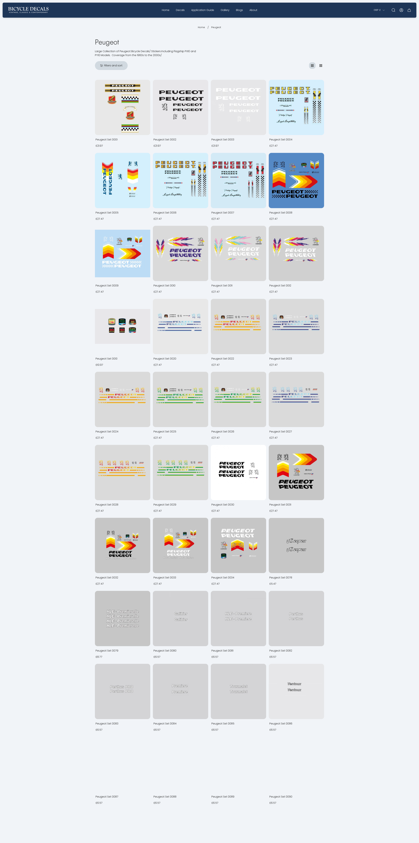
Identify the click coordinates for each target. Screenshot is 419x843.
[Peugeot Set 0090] (296, 764)
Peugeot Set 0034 (222, 577)
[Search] (393, 10)
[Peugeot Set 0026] (238, 399)
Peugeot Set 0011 (221, 285)
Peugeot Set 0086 (280, 723)
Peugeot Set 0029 (165, 505)
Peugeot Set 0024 (107, 431)
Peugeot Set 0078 (280, 577)
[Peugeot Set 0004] (296, 107)
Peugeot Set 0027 (280, 431)
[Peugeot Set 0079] (122, 618)
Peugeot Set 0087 (107, 797)
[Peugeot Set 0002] (180, 107)
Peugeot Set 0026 (222, 431)
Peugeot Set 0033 (165, 577)
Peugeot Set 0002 (165, 139)
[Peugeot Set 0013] (122, 326)
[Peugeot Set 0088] (180, 764)
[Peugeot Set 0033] (180, 545)
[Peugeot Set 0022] (238, 326)
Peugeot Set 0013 (106, 359)
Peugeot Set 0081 (222, 651)
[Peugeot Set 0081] (238, 618)
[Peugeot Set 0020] (180, 326)
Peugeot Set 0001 (107, 139)
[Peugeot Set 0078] (296, 545)
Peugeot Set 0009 (107, 285)
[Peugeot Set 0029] (180, 472)
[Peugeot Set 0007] (238, 180)
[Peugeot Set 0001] (122, 107)
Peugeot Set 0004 (280, 139)
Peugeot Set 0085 (222, 723)
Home (201, 27)
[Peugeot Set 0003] (238, 107)
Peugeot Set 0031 (280, 505)
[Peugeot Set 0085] (238, 691)
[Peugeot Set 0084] (180, 691)
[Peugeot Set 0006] (180, 180)
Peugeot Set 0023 (280, 359)
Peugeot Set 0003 (222, 139)
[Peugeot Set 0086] (296, 691)
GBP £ (377, 10)
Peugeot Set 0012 (280, 285)
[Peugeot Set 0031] (296, 472)
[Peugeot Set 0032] (122, 545)
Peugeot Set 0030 (222, 505)
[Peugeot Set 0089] (238, 764)
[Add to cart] (144, 86)
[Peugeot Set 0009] (122, 253)
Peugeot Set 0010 (164, 285)
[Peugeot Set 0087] (122, 764)
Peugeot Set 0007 (222, 213)
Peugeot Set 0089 (222, 797)
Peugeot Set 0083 (107, 723)
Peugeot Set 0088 (165, 797)
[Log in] (401, 10)
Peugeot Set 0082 (280, 651)
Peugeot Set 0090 (280, 797)
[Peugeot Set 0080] (180, 618)
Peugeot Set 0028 (107, 505)
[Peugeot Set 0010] (180, 253)
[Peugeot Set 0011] (238, 253)
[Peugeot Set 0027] (296, 399)
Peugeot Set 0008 (280, 213)
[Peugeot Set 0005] (122, 180)
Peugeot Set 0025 (165, 431)
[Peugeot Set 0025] (180, 399)
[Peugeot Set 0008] (296, 180)
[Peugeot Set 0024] (122, 399)
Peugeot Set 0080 (165, 651)
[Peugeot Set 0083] (122, 691)
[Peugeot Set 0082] (296, 618)
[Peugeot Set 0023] (296, 326)
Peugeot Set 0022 (222, 359)
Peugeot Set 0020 (165, 359)
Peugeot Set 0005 (107, 213)
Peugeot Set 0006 (165, 213)
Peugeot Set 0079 (107, 651)
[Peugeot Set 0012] (296, 253)
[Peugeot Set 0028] (122, 472)
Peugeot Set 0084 (165, 723)
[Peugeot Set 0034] (238, 545)
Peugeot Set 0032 (107, 577)
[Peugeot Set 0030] (238, 472)
